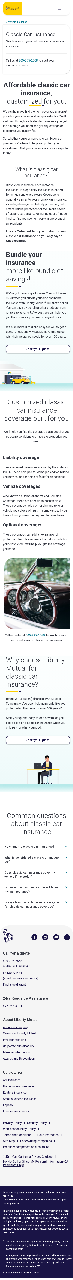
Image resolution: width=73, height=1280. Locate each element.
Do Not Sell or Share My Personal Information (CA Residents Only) (35, 1163)
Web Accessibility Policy (19, 1129)
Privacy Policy (12, 1123)
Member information (16, 1052)
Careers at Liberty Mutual (19, 1033)
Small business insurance (19, 1099)
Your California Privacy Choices (32, 1156)
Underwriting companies (36, 1141)
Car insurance (12, 1080)
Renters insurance (15, 1092)
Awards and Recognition (19, 1058)
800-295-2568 (28, 60)
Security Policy (37, 1123)
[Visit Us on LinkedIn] (67, 937)
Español (8, 1105)
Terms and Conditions (17, 1135)
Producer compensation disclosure (26, 1147)
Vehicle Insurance (17, 22)
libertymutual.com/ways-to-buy (49, 1228)
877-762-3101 (12, 1006)
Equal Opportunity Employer (38, 1199)
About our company (15, 1027)
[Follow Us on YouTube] (56, 937)
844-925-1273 (12, 973)
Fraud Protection (48, 1135)
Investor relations (14, 1040)
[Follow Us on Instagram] (45, 937)
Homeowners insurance (18, 1086)
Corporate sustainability (18, 1046)
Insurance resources (16, 1111)
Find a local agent (14, 984)
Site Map (9, 1141)
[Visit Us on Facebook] (34, 937)
